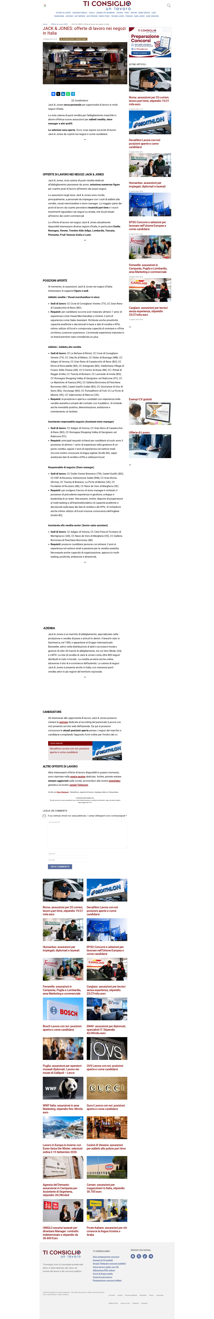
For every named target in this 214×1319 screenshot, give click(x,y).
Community (159, 1295)
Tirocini (133, 13)
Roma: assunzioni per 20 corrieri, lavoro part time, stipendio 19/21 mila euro (63, 911)
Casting (119, 13)
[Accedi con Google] (45, 5)
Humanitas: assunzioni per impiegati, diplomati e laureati (61, 948)
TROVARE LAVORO (117, 16)
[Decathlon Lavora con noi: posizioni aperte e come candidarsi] (107, 890)
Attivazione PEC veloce (104, 1270)
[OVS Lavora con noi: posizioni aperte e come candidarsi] (107, 1049)
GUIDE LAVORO (139, 16)
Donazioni (144, 1303)
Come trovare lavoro (102, 1277)
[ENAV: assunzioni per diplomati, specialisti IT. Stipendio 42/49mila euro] (107, 1009)
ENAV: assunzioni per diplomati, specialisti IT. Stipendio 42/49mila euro (106, 1030)
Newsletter (143, 1295)
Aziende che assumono (105, 13)
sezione (63, 722)
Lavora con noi (125, 1303)
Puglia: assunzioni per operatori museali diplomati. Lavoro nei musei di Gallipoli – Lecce (62, 1069)
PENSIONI (129, 16)
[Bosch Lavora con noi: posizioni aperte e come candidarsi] (63, 1009)
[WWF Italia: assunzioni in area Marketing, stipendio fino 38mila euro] (63, 1089)
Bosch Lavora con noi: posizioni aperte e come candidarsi (62, 1028)
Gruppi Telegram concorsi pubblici (109, 1263)
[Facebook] (133, 1256)
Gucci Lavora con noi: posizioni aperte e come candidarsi (106, 1107)
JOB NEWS (69, 16)
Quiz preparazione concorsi (106, 1257)
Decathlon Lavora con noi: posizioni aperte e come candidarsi (102, 911)
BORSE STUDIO (104, 16)
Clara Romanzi (63, 792)
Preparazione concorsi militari (107, 1280)
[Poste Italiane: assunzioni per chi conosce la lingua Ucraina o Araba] (107, 1211)
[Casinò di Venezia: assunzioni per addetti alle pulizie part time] (107, 1128)
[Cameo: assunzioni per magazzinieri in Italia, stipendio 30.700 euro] (107, 1168)
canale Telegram (78, 785)
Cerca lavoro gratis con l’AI (106, 1267)
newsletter (114, 780)
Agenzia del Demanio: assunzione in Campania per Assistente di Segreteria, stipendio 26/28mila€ (60, 1190)
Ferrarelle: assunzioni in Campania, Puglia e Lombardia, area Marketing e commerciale (62, 990)
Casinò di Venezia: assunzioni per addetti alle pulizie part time (106, 1146)
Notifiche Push (113, 1303)
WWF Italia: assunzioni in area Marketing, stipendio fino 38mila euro (63, 1109)
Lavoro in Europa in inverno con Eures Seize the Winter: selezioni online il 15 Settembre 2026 (62, 1148)
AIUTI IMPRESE (79, 16)
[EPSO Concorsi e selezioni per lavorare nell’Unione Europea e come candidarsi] (107, 930)
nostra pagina (77, 776)
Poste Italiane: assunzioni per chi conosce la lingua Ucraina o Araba (107, 1231)
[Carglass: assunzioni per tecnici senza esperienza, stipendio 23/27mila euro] (107, 970)
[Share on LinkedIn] (63, 94)
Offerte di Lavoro (63, 13)
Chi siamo (112, 1295)
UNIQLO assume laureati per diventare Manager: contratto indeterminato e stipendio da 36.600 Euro (61, 1233)
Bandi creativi (144, 13)
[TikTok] (145, 1256)
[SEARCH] (169, 5)
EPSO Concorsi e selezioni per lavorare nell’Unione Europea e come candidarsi (105, 950)
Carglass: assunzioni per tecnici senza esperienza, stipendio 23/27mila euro (106, 990)
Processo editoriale (131, 1295)
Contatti (119, 1295)
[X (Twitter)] (139, 1256)
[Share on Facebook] (53, 94)
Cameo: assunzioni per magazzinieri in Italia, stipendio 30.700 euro (106, 1188)
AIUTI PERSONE (92, 16)
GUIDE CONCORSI (152, 16)
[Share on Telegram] (73, 94)
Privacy (151, 1295)
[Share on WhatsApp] (68, 94)
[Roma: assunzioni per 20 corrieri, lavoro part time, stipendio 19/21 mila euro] (63, 890)
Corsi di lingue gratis (103, 1273)
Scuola (92, 13)
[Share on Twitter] (58, 94)
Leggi (154, 13)
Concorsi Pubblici (79, 13)
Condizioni (135, 1303)
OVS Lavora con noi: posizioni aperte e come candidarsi (105, 1067)
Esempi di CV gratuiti (103, 1260)
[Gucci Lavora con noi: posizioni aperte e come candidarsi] (107, 1089)
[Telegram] (151, 1256)
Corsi (126, 13)
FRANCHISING (59, 16)
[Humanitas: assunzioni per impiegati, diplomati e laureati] (63, 930)
